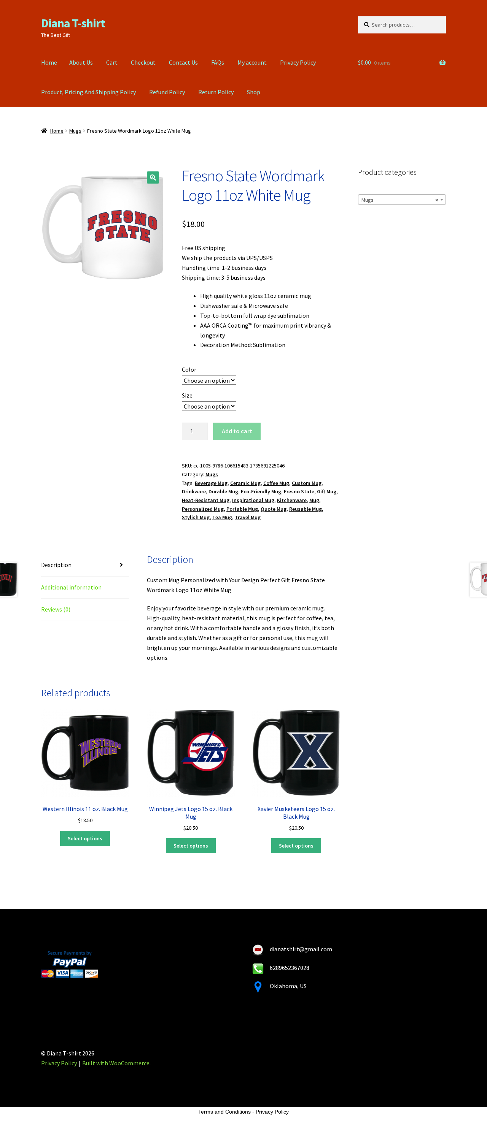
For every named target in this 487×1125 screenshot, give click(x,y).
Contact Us (183, 62)
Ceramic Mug (245, 483)
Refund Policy (167, 92)
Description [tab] (56, 565)
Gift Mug (326, 491)
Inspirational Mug (253, 500)
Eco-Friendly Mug (261, 491)
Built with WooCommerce (116, 1063)
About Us (81, 62)
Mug (314, 500)
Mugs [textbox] (399, 199)
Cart (112, 62)
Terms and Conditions (224, 1112)
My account (252, 62)
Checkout (143, 62)
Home (49, 62)
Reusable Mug (305, 508)
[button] (153, 177)
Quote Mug (273, 508)
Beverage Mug (211, 483)
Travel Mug (248, 517)
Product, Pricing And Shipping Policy (88, 92)
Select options (85, 838)
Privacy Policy (298, 62)
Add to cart (237, 431)
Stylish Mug (196, 517)
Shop (253, 92)
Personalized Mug (203, 508)
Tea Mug (222, 517)
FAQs (217, 62)
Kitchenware (292, 500)
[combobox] (402, 199)
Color (189, 369)
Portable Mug (242, 508)
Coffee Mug (276, 483)
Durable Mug (223, 491)
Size (187, 395)
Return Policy (216, 92)
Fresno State (299, 491)
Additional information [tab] (71, 587)
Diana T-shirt (73, 23)
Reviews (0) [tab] (55, 609)
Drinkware (194, 491)
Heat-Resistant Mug (205, 500)
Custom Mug (306, 483)
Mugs (75, 130)
